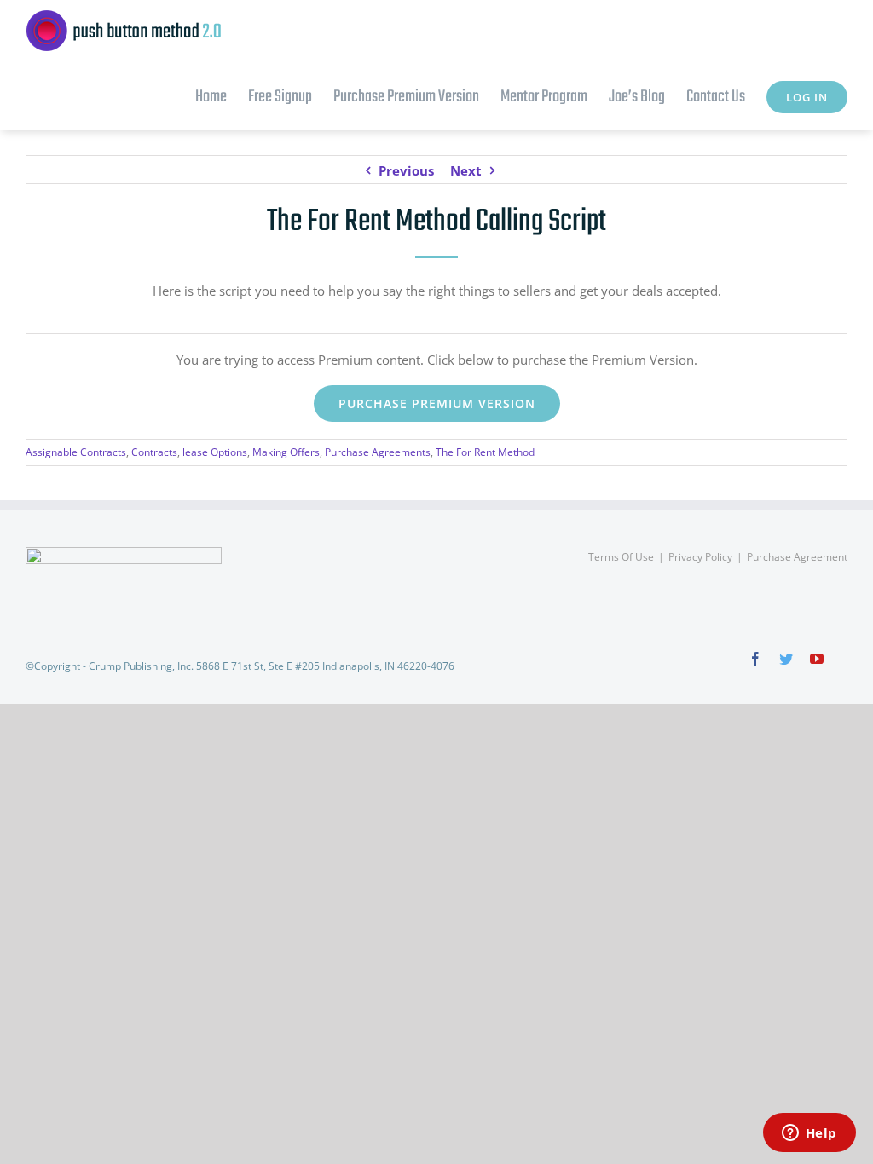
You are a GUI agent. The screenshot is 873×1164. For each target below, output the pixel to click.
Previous (406, 170)
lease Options (214, 452)
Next (466, 170)
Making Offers (286, 452)
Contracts (154, 452)
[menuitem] (221, 95)
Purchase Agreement (797, 557)
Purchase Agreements (378, 452)
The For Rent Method (485, 452)
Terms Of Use (621, 557)
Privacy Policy (700, 557)
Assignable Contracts (76, 452)
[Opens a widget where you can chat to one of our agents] (809, 1134)
